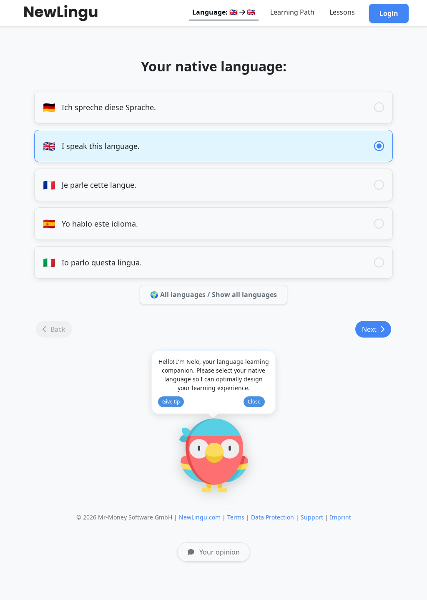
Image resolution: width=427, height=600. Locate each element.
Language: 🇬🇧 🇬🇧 (223, 12)
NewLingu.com (200, 517)
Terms (235, 517)
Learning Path (292, 12)
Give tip (171, 401)
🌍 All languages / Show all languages (213, 294)
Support (312, 517)
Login (388, 13)
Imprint (340, 517)
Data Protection (272, 517)
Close (254, 401)
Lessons (342, 12)
